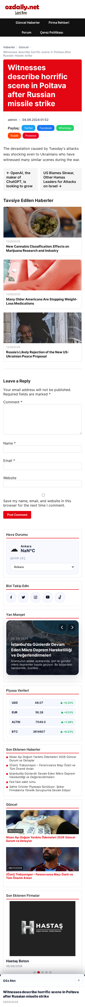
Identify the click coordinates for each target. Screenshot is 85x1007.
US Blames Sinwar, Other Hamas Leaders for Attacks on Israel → (59, 179)
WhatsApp (65, 128)
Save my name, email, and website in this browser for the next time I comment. (37, 503)
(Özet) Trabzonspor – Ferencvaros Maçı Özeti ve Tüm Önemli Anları (42, 766)
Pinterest (30, 135)
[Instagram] (36, 597)
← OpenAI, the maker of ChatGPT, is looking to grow (19, 179)
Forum (26, 32)
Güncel (24, 47)
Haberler (9, 47)
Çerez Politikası (51, 32)
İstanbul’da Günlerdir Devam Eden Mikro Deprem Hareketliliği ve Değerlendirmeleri (42, 775)
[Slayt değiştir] (34, 972)
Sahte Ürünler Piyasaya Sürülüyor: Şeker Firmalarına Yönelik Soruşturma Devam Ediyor (40, 788)
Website (9, 478)
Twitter (28, 128)
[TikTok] (60, 597)
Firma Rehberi (59, 22)
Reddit (14, 135)
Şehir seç (18, 558)
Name (9, 443)
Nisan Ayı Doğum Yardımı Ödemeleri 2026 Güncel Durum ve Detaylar (42, 758)
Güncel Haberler (28, 22)
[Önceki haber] (62, 627)
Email (9, 460)
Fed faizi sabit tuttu (22, 782)
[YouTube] (48, 597)
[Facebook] (11, 597)
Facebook (46, 128)
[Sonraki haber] (71, 627)
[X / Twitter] (23, 597)
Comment (12, 402)
